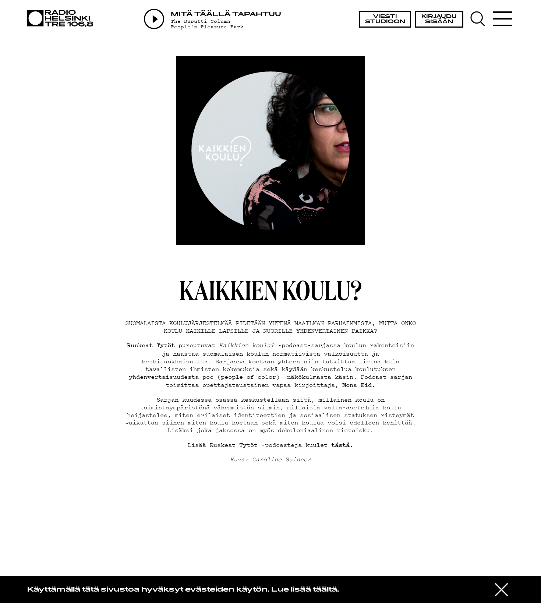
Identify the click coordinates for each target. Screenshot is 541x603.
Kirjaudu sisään (439, 19)
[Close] (501, 589)
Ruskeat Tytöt (151, 345)
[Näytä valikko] (502, 18)
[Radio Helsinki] (62, 18)
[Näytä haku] (480, 18)
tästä (340, 445)
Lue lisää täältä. (305, 590)
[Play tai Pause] (154, 19)
